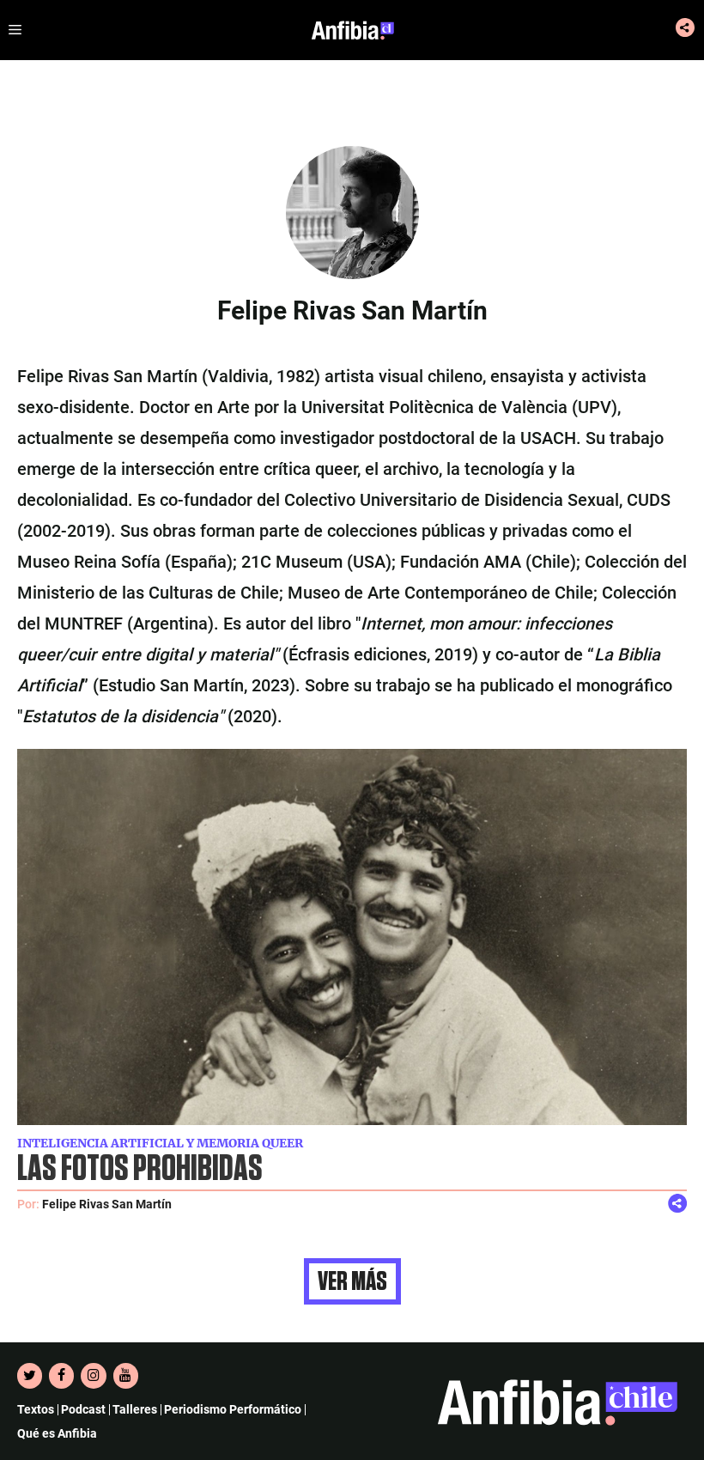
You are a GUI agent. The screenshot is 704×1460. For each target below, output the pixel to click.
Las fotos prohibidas (139, 1169)
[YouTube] (125, 1376)
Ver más (352, 1281)
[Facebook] (61, 1376)
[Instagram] (93, 1376)
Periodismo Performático (232, 1409)
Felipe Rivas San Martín (107, 1204)
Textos (35, 1409)
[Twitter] (29, 1376)
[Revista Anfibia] (353, 30)
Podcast (83, 1409)
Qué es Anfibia (57, 1433)
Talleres (134, 1409)
